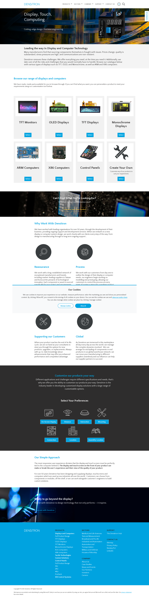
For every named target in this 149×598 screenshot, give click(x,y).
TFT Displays (60, 539)
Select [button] (28, 135)
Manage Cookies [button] (66, 306)
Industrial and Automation (92, 542)
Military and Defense (90, 550)
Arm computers (61, 550)
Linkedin (110, 551)
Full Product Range (62, 536)
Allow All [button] (83, 306)
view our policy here (119, 297)
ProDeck (58, 574)
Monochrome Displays (64, 547)
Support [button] (98, 4)
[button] (48, 416)
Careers (85, 575)
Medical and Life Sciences (92, 533)
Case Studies (87, 564)
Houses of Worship (89, 552)
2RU (56, 569)
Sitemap (110, 543)
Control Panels (61, 561)
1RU (56, 566)
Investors (85, 573)
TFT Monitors (60, 544)
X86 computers (61, 552)
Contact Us (110, 4)
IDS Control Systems (63, 577)
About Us (85, 562)
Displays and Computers (64, 533)
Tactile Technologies (63, 555)
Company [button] (88, 4)
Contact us (147, 16)
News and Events (88, 567)
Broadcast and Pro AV (90, 539)
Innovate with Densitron (45, 510)
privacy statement (126, 592)
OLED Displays (61, 542)
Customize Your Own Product (74, 209)
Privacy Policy (112, 545)
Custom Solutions (62, 558)
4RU (56, 572)
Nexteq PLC (111, 548)
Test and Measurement (91, 536)
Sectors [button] (77, 4)
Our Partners (87, 570)
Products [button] (67, 4)
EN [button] (119, 4)
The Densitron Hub (114, 533)
